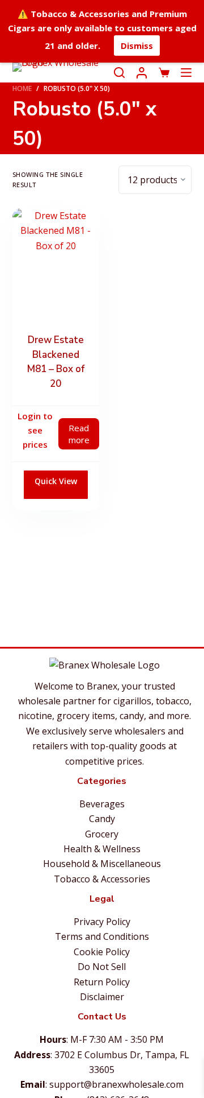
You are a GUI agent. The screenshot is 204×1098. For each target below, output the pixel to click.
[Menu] (186, 72)
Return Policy (102, 982)
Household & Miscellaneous (102, 863)
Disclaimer (102, 996)
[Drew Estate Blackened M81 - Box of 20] (55, 266)
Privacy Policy (102, 921)
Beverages (102, 804)
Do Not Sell (102, 966)
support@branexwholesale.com (116, 1084)
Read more (79, 433)
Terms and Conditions (102, 936)
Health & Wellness (102, 849)
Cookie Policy (102, 952)
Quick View (56, 481)
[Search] (119, 72)
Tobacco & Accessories (102, 879)
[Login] (141, 73)
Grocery (101, 834)
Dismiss (137, 45)
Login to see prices (35, 430)
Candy (102, 818)
